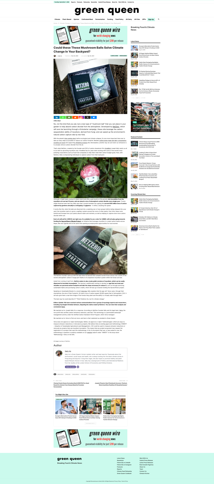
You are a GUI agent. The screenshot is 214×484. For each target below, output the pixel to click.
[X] (88, 117)
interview (84, 291)
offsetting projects (81, 143)
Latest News (121, 458)
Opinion (76, 19)
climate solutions (75, 374)
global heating (84, 374)
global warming (92, 374)
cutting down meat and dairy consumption (112, 140)
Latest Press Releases (146, 462)
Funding (110, 19)
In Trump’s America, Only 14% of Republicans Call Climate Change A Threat (149, 209)
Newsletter (94, 2)
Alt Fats (137, 19)
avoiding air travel (59, 143)
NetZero (116, 127)
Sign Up (151, 19)
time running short (70, 138)
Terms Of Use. (124, 481)
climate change (60, 374)
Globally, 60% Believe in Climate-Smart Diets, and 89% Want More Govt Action (148, 218)
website (89, 332)
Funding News (59, 399)
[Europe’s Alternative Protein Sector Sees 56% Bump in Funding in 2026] (66, 406)
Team (141, 469)
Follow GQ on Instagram (124, 465)
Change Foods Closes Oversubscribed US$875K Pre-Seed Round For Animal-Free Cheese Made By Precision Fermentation (71, 385)
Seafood (82, 399)
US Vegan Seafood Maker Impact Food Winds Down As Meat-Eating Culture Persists (149, 55)
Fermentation (100, 19)
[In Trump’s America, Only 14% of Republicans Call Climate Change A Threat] (134, 210)
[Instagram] (81, 117)
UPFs (144, 19)
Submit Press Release (104, 2)
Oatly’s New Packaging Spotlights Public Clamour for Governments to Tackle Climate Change (149, 64)
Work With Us (122, 2)
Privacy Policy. (117, 481)
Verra (121, 310)
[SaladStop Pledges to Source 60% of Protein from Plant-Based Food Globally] (134, 82)
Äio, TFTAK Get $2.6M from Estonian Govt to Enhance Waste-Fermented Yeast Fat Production (149, 91)
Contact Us (131, 2)
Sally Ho (68, 351)
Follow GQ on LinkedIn (123, 462)
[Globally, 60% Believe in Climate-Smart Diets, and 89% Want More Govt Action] (134, 219)
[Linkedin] (57, 117)
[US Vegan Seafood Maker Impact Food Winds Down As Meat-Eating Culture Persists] (90, 406)
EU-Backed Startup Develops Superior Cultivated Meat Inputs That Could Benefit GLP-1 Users (149, 73)
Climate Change (114, 55)
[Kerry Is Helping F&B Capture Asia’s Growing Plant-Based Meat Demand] (134, 186)
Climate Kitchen (144, 473)
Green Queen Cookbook (124, 473)
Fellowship (87, 2)
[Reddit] (75, 117)
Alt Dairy (129, 19)
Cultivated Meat (87, 19)
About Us (114, 2)
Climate (57, 19)
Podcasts (79, 2)
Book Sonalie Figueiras (146, 465)
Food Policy (119, 19)
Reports (73, 2)
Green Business (123, 55)
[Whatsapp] (63, 117)
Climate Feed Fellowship (124, 471)
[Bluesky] (94, 117)
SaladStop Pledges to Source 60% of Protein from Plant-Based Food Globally (149, 82)
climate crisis (67, 374)
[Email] (69, 117)
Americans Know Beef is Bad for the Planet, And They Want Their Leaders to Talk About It (149, 227)
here (63, 307)
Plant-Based (67, 19)
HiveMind (108, 148)
